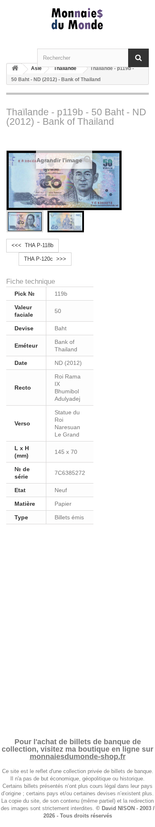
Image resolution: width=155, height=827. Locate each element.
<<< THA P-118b (32, 245)
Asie (36, 68)
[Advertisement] (77, 629)
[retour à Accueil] (15, 69)
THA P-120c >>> (45, 259)
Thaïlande (65, 68)
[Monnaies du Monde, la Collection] (77, 19)
